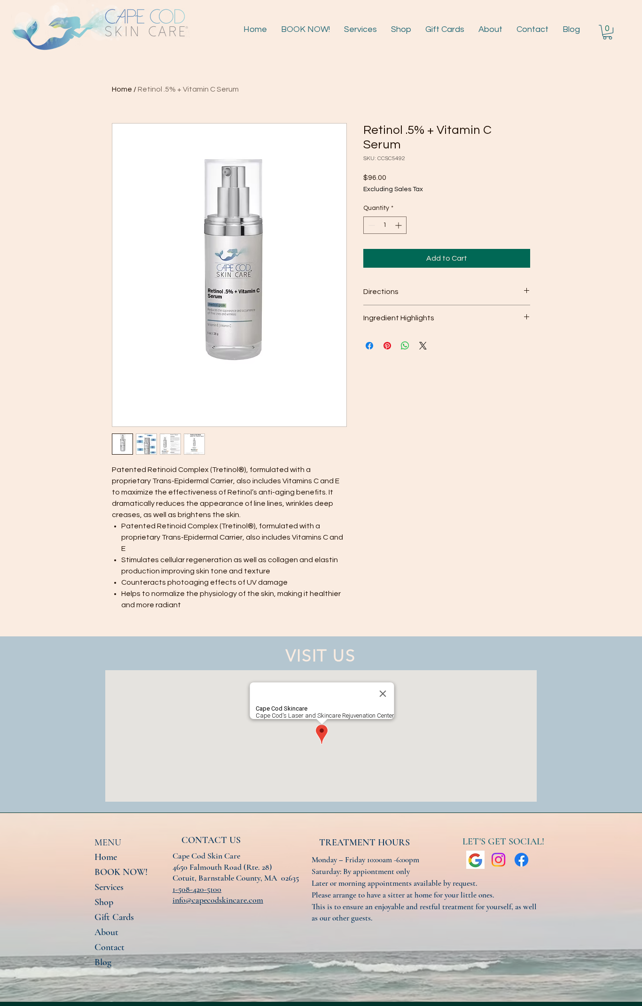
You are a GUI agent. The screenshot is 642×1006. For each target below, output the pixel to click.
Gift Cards (114, 917)
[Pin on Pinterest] (387, 345)
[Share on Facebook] (369, 345)
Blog (102, 962)
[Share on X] (423, 345)
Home (122, 89)
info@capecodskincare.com (217, 900)
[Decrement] (370, 225)
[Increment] (399, 225)
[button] (607, 32)
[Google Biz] (475, 860)
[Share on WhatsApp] (405, 345)
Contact (109, 947)
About (106, 932)
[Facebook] (521, 860)
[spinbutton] (384, 225)
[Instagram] (498, 860)
